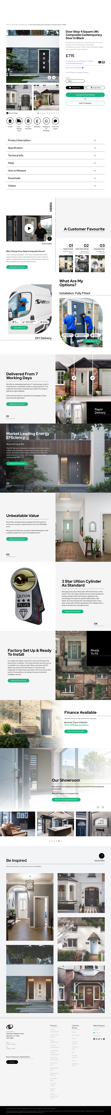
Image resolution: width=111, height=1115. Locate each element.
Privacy (73, 1060)
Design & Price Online (85, 95)
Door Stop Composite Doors (20, 25)
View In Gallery (13, 113)
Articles (73, 1032)
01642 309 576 (97, 1036)
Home (8, 25)
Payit (73, 1052)
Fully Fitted (97, 88)
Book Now (12, 1062)
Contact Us (96, 1029)
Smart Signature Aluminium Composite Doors (54, 1052)
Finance (74, 1038)
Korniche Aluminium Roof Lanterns (54, 1096)
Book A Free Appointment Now (66, 800)
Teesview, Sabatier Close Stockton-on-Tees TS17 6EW (15, 1036)
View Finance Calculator (76, 731)
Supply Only (76, 88)
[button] (29, 228)
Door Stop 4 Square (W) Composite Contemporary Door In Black (48, 25)
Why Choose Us (76, 1035)
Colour (68, 78)
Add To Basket (85, 103)
